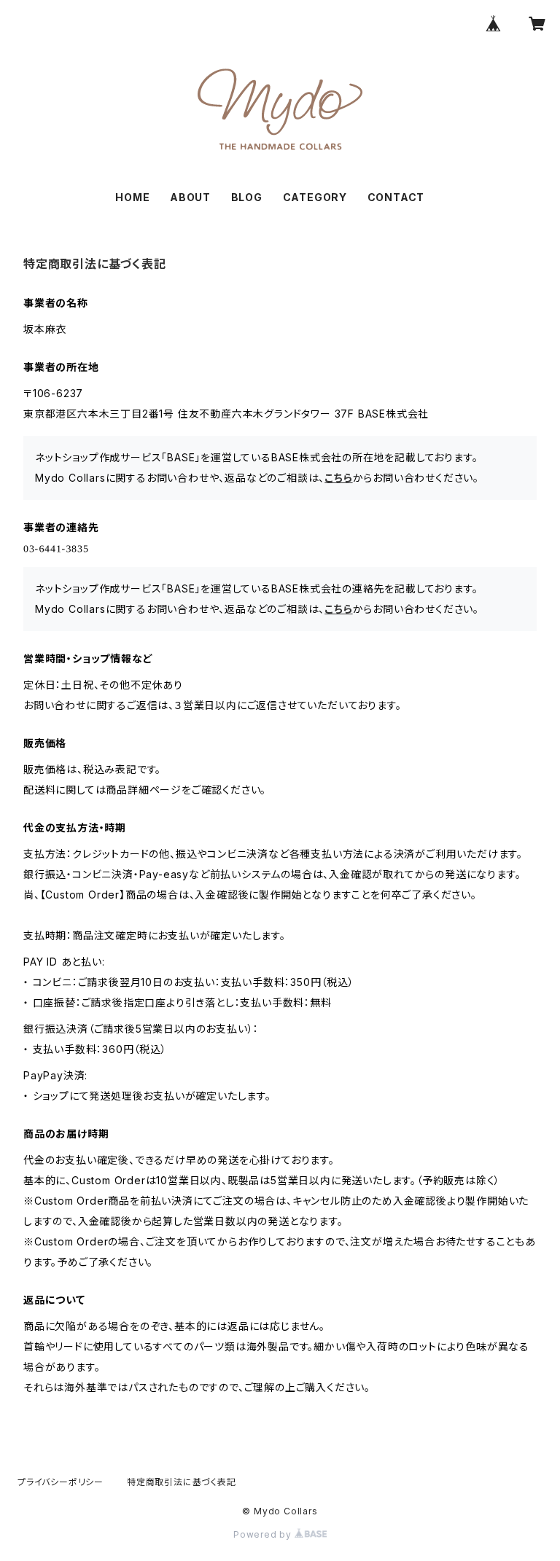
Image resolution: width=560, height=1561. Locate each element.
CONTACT (396, 197)
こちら (338, 478)
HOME (132, 197)
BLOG (246, 197)
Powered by (264, 1534)
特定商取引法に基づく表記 (181, 1481)
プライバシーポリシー (61, 1481)
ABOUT (190, 197)
